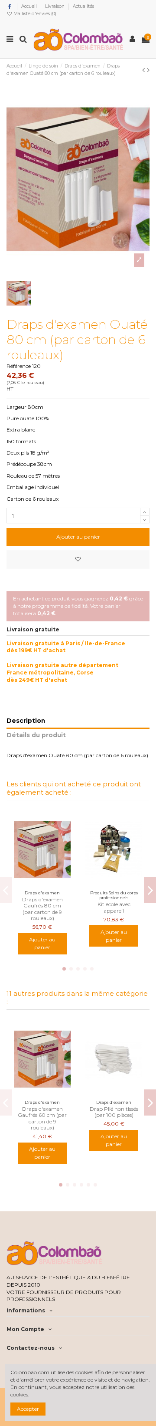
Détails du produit (36, 735)
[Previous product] (144, 70)
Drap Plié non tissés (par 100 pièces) (114, 1112)
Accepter (28, 1409)
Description (25, 720)
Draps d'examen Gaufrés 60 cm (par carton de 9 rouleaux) (42, 1118)
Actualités (83, 6)
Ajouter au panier (78, 536)
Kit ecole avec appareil (114, 907)
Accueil (29, 6)
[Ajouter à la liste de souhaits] (78, 559)
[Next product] (148, 70)
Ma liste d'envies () (34, 14)
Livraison (55, 6)
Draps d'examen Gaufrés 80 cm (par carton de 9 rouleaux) (42, 908)
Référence (18, 366)
